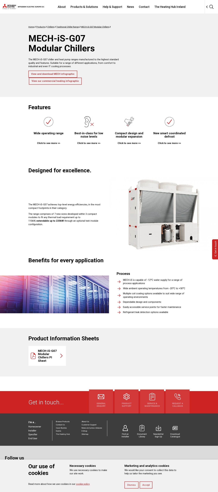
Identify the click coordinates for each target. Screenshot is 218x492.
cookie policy (83, 484)
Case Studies (61, 428)
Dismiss (131, 485)
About (62, 6)
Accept (146, 485)
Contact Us (60, 425)
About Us (85, 422)
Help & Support (112, 6)
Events (58, 431)
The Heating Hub (63, 434)
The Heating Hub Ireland (169, 6)
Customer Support (89, 425)
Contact (144, 6)
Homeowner (34, 426)
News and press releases (92, 428)
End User (32, 438)
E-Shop (84, 431)
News (130, 6)
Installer (32, 430)
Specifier (32, 434)
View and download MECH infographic (53, 74)
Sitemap (85, 434)
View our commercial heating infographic (55, 81)
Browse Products (63, 422)
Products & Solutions (84, 6)
